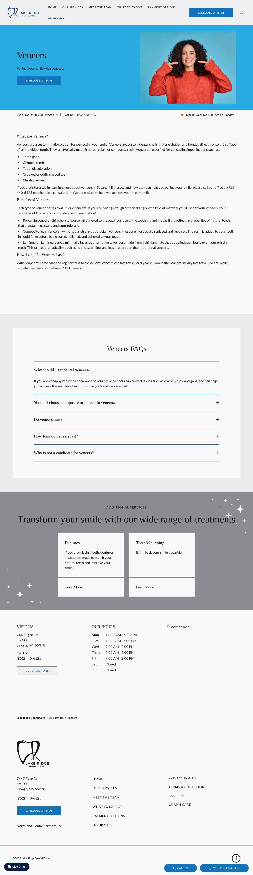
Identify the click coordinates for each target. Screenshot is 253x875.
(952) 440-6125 (86, 114)
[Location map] (201, 661)
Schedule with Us (211, 12)
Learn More (73, 587)
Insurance (56, 18)
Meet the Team (100, 7)
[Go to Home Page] (24, 12)
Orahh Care (180, 804)
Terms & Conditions (188, 787)
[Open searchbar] (241, 12)
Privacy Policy (183, 778)
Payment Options (162, 7)
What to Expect (130, 7)
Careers (176, 796)
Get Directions (37, 670)
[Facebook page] (236, 858)
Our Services (72, 7)
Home (52, 7)
